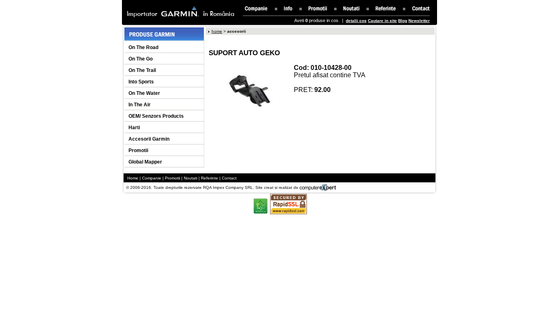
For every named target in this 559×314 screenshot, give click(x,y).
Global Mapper (145, 162)
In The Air (139, 105)
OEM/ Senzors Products (156, 116)
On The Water (144, 93)
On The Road (143, 47)
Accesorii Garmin (148, 139)
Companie (151, 178)
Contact (229, 178)
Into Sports (141, 82)
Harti (134, 127)
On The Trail (142, 70)
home (217, 31)
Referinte (209, 178)
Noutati (190, 178)
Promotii (138, 150)
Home (132, 178)
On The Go (140, 59)
